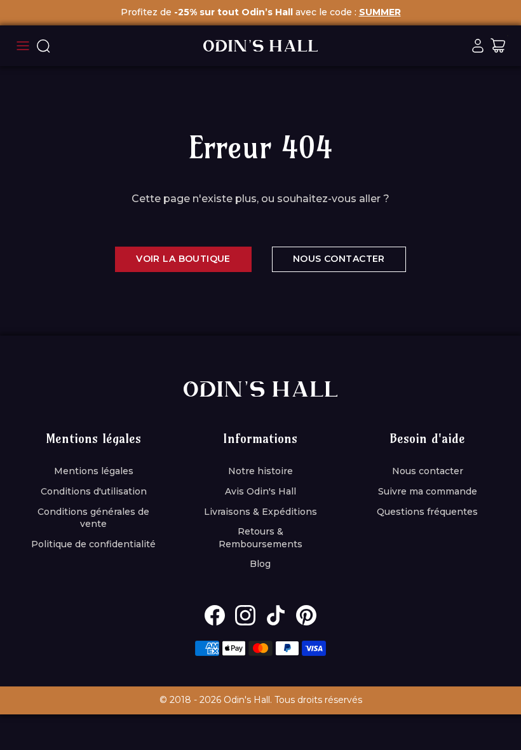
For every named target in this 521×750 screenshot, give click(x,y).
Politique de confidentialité (93, 544)
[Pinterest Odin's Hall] (306, 615)
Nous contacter (427, 471)
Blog (260, 563)
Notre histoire (260, 471)
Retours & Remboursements (260, 538)
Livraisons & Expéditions (260, 511)
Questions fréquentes (427, 511)
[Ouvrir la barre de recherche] (43, 45)
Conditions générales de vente (93, 518)
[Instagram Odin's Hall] (245, 615)
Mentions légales (93, 471)
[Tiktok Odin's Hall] (276, 615)
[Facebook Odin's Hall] (215, 615)
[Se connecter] (477, 45)
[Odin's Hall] (260, 45)
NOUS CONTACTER (339, 258)
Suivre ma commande (427, 491)
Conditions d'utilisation (94, 491)
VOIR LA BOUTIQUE (183, 258)
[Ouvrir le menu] (22, 45)
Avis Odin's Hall (260, 491)
